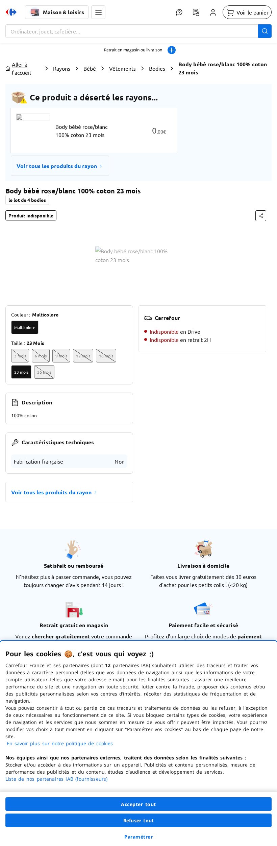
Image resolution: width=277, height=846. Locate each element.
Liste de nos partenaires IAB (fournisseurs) (56, 779)
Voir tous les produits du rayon (57, 165)
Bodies (157, 68)
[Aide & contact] (179, 12)
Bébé (89, 68)
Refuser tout (138, 820)
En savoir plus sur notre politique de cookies (60, 743)
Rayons (61, 68)
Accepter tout (138, 804)
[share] (260, 215)
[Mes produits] (196, 12)
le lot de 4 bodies (27, 200)
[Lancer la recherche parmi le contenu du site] (264, 31)
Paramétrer (138, 836)
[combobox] (138, 31)
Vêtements (122, 68)
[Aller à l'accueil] (11, 12)
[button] (98, 12)
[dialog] (138, 743)
